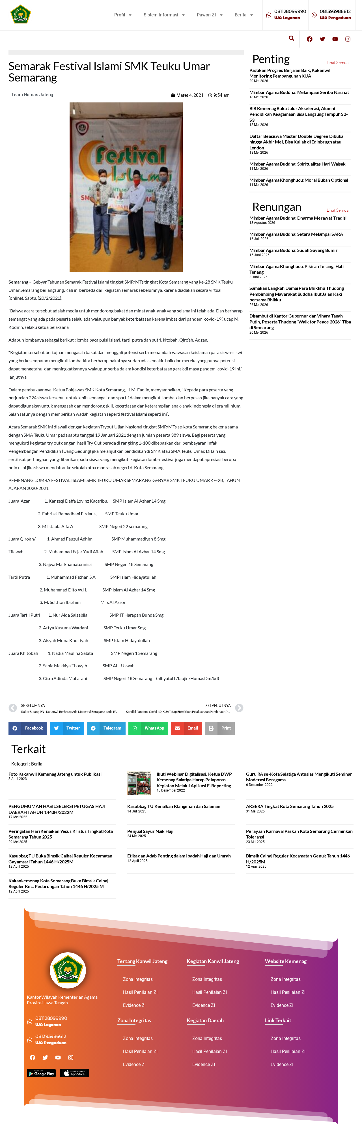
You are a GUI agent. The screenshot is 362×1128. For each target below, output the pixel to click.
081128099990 (290, 11)
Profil (119, 15)
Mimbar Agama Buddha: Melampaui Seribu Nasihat (299, 92)
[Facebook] (309, 39)
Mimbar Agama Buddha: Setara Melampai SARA (296, 234)
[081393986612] (314, 15)
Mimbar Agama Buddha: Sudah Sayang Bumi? (293, 250)
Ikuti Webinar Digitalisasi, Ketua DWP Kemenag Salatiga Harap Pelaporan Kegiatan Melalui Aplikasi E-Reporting (194, 779)
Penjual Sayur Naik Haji (150, 831)
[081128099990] (269, 15)
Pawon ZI (206, 15)
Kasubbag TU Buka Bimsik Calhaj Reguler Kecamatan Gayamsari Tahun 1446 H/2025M (60, 858)
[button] (291, 38)
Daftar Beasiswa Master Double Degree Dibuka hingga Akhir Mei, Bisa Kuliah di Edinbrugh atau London (296, 141)
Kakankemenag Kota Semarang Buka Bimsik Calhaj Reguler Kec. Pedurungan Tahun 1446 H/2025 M (58, 883)
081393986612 (335, 11)
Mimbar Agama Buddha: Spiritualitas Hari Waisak (297, 163)
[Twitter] (322, 39)
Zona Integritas (138, 979)
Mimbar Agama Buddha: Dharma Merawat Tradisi (298, 217)
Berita (241, 15)
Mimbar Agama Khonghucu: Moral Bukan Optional (298, 180)
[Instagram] (348, 39)
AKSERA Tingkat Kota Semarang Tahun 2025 (290, 806)
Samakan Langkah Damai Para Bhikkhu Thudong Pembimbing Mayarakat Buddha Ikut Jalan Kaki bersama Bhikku (296, 293)
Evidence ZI (134, 1005)
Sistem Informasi (161, 15)
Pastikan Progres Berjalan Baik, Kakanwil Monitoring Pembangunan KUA (289, 72)
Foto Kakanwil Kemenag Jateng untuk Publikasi (55, 774)
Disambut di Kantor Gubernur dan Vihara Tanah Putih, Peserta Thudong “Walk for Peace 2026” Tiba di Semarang (300, 321)
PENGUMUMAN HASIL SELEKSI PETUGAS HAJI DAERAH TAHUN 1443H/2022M (56, 808)
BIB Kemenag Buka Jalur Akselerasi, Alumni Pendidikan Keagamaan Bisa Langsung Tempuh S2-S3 (298, 114)
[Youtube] (335, 39)
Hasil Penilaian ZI (140, 992)
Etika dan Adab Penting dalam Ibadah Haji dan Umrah (179, 855)
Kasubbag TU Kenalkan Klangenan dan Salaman (173, 806)
